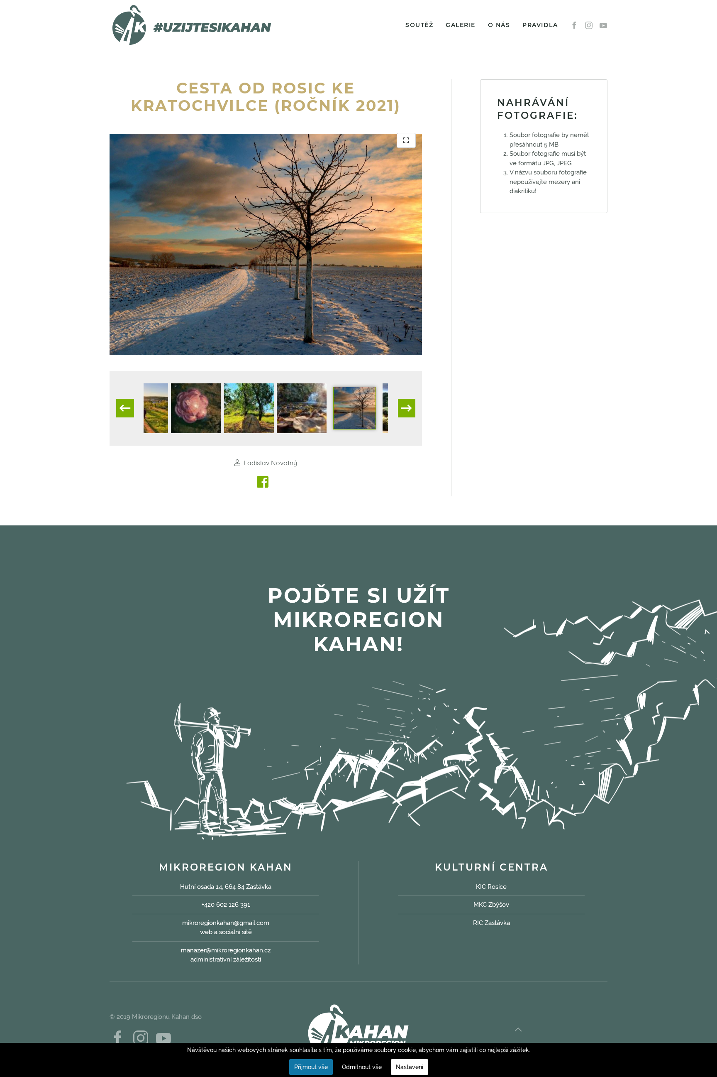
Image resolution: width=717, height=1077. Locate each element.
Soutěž (419, 25)
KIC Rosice (491, 887)
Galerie (461, 25)
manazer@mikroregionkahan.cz (226, 950)
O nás (499, 25)
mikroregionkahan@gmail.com (225, 923)
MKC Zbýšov (491, 904)
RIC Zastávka (491, 923)
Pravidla (540, 25)
